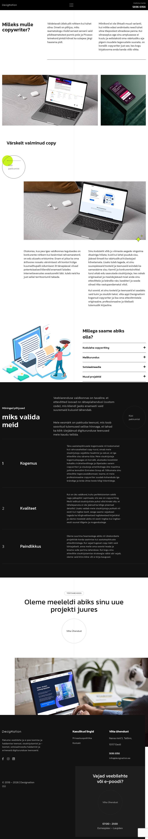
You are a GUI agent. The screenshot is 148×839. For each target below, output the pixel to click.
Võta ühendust (74, 631)
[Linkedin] (13, 758)
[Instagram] (8, 758)
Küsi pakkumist (13, 166)
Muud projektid (92, 377)
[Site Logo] (9, 4)
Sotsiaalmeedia (92, 367)
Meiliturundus (91, 357)
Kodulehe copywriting (96, 348)
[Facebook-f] (2, 758)
